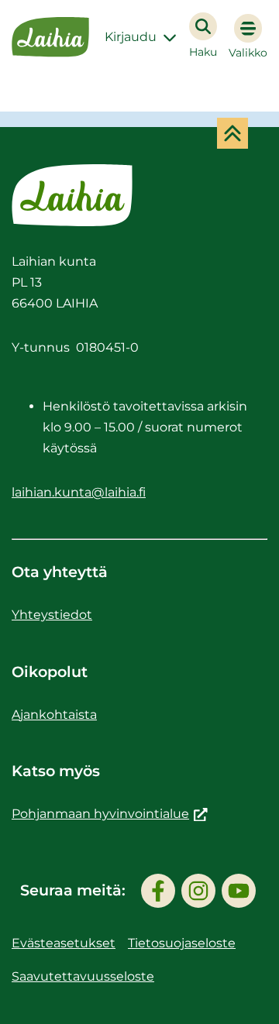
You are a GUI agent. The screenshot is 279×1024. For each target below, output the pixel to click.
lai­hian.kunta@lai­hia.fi (79, 492)
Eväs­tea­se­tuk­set (63, 943)
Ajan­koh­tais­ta (54, 714)
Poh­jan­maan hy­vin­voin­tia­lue (110, 813)
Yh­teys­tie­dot (52, 614)
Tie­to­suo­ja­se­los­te (182, 943)
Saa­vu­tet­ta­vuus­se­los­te (83, 976)
